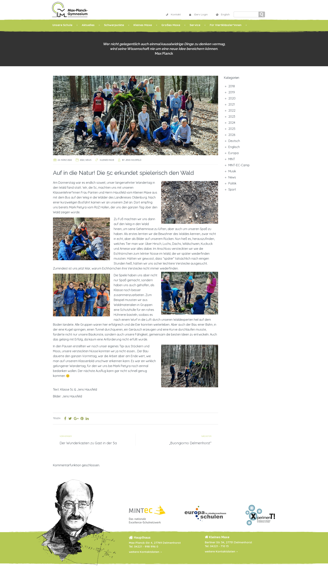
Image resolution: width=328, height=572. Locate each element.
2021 (231, 104)
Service (195, 25)
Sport (232, 189)
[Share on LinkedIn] (87, 418)
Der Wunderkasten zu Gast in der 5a (88, 443)
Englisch (234, 147)
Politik (232, 183)
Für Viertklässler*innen (225, 25)
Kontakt (176, 14)
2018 (231, 86)
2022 (82, 160)
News (88, 160)
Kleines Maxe (142, 25)
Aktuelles (88, 25)
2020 (232, 98)
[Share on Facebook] (65, 418)
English (225, 14)
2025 (231, 129)
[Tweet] (70, 418)
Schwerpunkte (114, 25)
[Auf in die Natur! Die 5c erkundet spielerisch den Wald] (135, 115)
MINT (231, 159)
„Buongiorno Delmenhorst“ (190, 443)
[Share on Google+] (76, 418)
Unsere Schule (62, 25)
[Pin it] (82, 418)
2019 (231, 92)
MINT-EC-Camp (239, 165)
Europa (233, 153)
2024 (231, 122)
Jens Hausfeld (133, 160)
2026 (231, 135)
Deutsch (234, 141)
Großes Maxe (170, 25)
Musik (232, 171)
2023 (231, 116)
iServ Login (201, 14)
